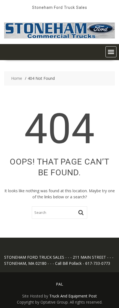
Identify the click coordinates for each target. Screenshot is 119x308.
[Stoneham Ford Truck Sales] (59, 37)
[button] (111, 51)
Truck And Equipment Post (73, 296)
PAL (59, 284)
